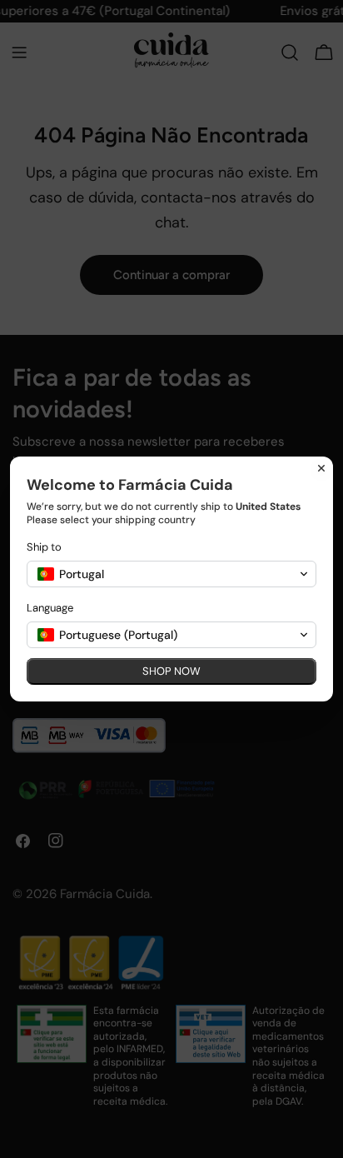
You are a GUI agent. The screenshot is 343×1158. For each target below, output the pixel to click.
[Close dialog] (321, 468)
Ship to (44, 547)
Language (50, 608)
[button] (171, 574)
